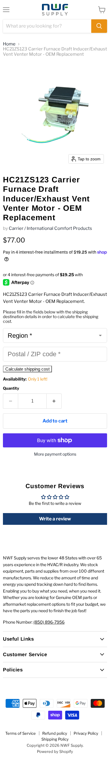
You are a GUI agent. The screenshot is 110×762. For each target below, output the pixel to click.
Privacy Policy (86, 733)
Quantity (11, 388)
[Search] (99, 26)
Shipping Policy (55, 739)
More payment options (55, 454)
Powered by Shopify (55, 751)
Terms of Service (20, 733)
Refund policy (54, 733)
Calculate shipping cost (27, 368)
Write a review (55, 519)
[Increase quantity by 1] (54, 401)
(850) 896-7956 (49, 622)
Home (9, 44)
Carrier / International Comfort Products (50, 228)
